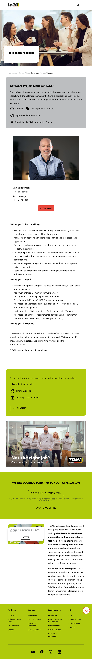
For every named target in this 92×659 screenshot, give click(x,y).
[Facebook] (42, 652)
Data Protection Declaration (55, 620)
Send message (19, 196)
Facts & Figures (34, 619)
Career (11, 629)
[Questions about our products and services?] (86, 610)
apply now (46, 208)
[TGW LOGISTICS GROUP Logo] (13, 4)
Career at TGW (74, 619)
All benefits (19, 408)
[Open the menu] (83, 5)
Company (12, 615)
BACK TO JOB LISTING (46, 507)
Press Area (32, 615)
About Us (72, 627)
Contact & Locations (32, 624)
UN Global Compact (52, 635)
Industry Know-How (14, 620)
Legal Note (52, 615)
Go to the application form (46, 493)
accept (26, 537)
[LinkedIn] (59, 652)
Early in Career (74, 623)
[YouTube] (33, 652)
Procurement (54, 625)
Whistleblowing (54, 629)
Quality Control (34, 629)
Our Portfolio (13, 625)
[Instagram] (50, 652)
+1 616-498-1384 (20, 200)
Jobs (70, 615)
